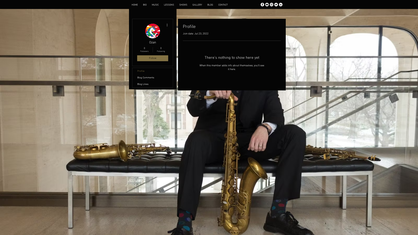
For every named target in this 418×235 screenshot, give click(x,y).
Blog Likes (142, 84)
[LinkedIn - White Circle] (280, 4)
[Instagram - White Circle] (271, 4)
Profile (141, 71)
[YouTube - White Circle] (267, 4)
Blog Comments (145, 77)
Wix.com (179, 95)
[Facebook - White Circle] (262, 4)
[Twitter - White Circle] (276, 4)
